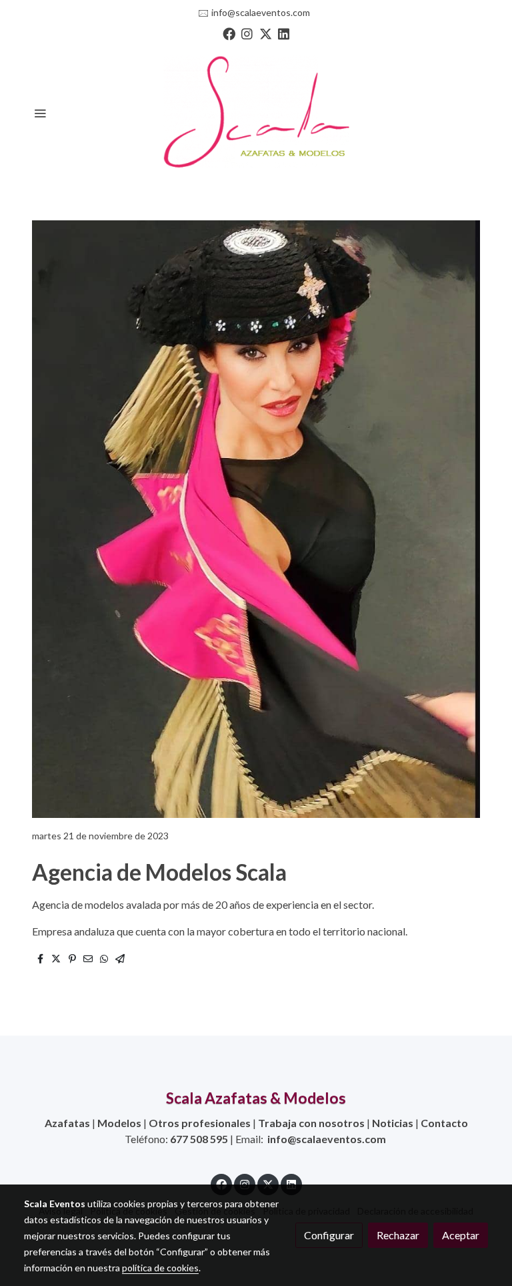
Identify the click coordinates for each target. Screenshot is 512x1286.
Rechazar (398, 1235)
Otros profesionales (200, 1122)
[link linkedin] (283, 33)
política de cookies (160, 1267)
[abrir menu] (40, 113)
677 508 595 (199, 1138)
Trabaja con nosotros (311, 1122)
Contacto (444, 1122)
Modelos (119, 1122)
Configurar (329, 1235)
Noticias (392, 1122)
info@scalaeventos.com (260, 12)
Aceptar (460, 1235)
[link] (256, 113)
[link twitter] (265, 33)
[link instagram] (247, 33)
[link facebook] (229, 33)
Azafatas (67, 1122)
